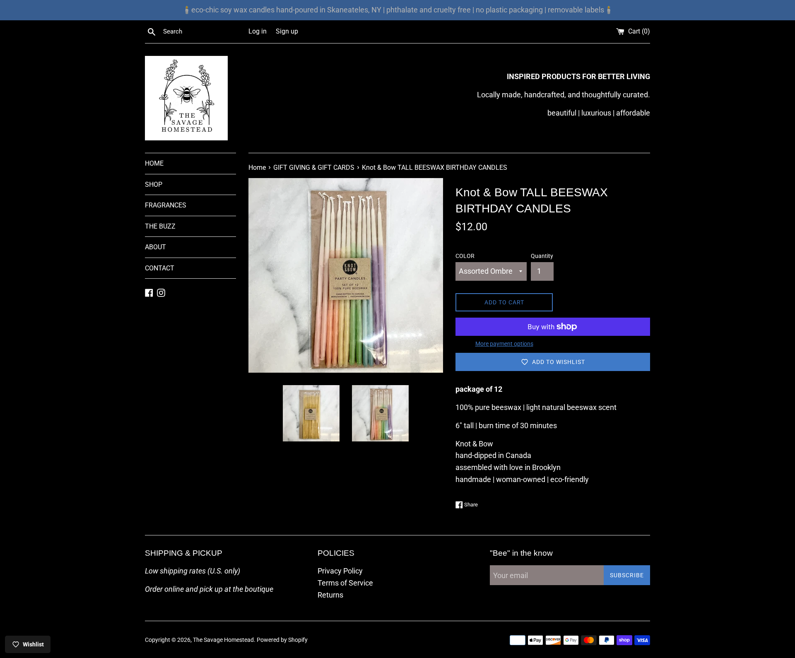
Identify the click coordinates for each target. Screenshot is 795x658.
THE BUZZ (160, 226)
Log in (257, 31)
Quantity (542, 256)
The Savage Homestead (223, 640)
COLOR (465, 256)
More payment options (504, 343)
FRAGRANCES (165, 205)
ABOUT (155, 247)
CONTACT (159, 268)
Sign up (287, 31)
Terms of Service (345, 582)
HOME (154, 163)
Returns (330, 595)
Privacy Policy (340, 570)
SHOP (153, 184)
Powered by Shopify (282, 640)
